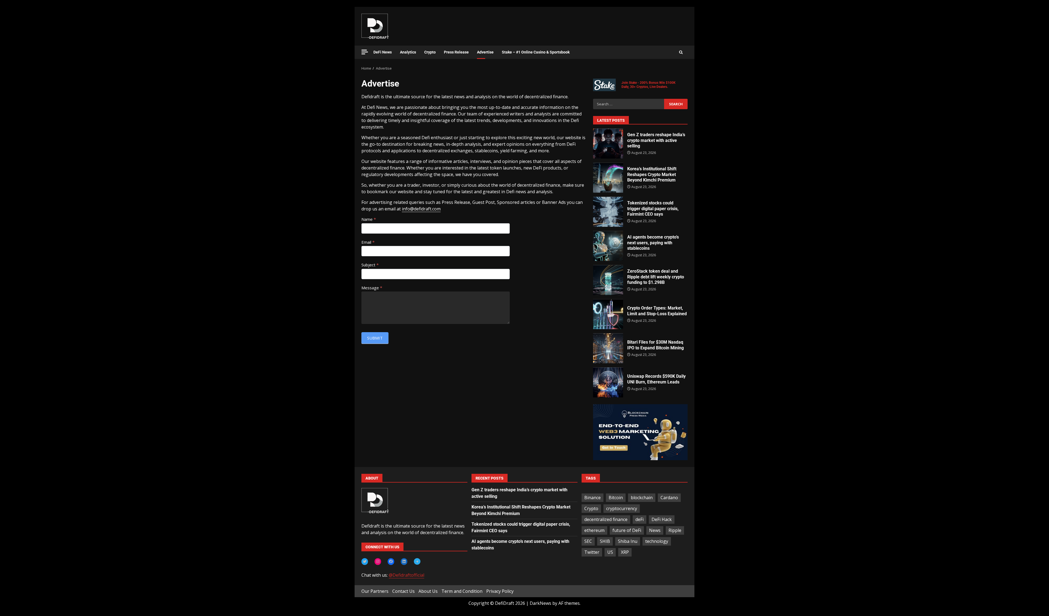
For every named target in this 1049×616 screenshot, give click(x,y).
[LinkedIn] (404, 561)
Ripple (674, 530)
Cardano (669, 498)
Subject (370, 264)
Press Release (456, 52)
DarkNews (540, 603)
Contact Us (403, 591)
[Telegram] (417, 561)
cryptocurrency (621, 508)
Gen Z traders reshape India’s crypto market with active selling (608, 144)
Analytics (408, 52)
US (610, 552)
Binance (592, 498)
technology (656, 541)
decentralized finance (605, 519)
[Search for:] (628, 104)
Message (371, 287)
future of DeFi (626, 530)
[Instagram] (378, 561)
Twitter (591, 552)
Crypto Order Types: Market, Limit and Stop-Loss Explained (608, 314)
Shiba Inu (627, 541)
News (655, 530)
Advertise (485, 52)
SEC (588, 541)
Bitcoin (616, 498)
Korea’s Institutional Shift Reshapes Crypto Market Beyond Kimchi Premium (608, 178)
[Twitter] (364, 561)
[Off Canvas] (364, 52)
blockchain (642, 498)
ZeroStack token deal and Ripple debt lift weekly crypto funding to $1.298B (608, 280)
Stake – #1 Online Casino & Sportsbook (536, 52)
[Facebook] (391, 561)
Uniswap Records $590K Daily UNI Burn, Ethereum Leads (608, 382)
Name (368, 219)
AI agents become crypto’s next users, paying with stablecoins (608, 246)
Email (368, 242)
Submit (375, 338)
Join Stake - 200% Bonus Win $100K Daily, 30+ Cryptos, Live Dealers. (648, 85)
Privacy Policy (500, 591)
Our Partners (374, 591)
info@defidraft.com (421, 209)
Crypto (430, 52)
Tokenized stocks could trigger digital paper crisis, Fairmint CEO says (608, 212)
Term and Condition (461, 591)
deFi (639, 519)
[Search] (681, 52)
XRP (625, 552)
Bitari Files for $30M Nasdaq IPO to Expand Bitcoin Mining (608, 348)
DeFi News (382, 52)
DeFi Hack (662, 519)
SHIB (605, 541)
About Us (428, 591)
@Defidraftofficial (406, 575)
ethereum (594, 530)
